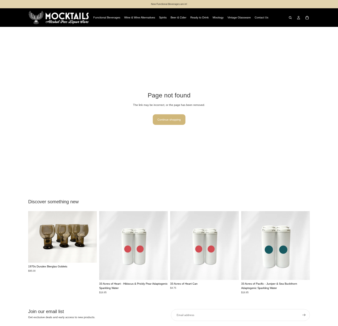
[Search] (290, 17)
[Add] (90, 256)
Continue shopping (169, 119)
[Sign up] (304, 315)
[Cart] (307, 17)
